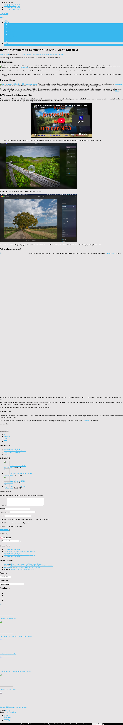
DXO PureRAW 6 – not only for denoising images (19, 555)
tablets (117, 91)
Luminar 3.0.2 (8, 454)
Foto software (26, 54)
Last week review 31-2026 (12, 7)
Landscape (11, 33)
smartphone (118, 84)
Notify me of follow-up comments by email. (15, 523)
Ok (93, 724)
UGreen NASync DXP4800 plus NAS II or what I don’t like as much (31, 566)
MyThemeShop (11, 712)
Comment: (3, 505)
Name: (2, 508)
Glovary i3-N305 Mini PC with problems (27, 567)
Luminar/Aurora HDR (38, 54)
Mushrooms (11, 31)
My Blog (4, 13)
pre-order (86, 420)
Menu (2, 17)
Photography (50, 54)
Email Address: (5, 512)
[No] (103, 724)
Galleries (6, 22)
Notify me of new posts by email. (12, 526)
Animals (10, 40)
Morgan (6, 564)
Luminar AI (110, 253)
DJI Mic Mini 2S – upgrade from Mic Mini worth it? (20, 551)
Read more (99, 724)
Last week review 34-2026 (12, 4)
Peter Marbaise (4, 54)
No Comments (59, 54)
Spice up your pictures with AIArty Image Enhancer (27, 564)
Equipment (11, 45)
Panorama (11, 34)
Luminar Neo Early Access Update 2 (15, 451)
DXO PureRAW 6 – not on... (13, 9)
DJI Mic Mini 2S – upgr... (12, 6)
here (53, 71)
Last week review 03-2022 (12, 449)
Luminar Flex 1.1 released (12, 452)
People (10, 38)
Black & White (12, 28)
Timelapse (11, 41)
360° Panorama (12, 36)
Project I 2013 (12, 24)
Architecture (11, 26)
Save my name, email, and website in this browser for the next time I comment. (26, 519)
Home (6, 21)
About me (7, 43)
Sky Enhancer (24, 67)
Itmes (9, 29)
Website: (2, 516)
